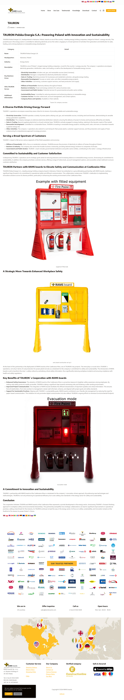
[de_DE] (99, 1)
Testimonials (66, 10)
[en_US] (88, 1)
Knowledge (76, 10)
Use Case (56, 10)
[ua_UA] (113, 1)
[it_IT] (108, 1)
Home (43, 10)
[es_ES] (105, 1)
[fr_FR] (96, 1)
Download (85, 10)
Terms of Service (51, 672)
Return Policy (30, 670)
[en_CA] (91, 1)
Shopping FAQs (31, 672)
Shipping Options (31, 667)
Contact (94, 10)
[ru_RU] (110, 1)
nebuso (62, 694)
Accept (8, 694)
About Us (49, 667)
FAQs (27, 676)
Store (49, 10)
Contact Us (49, 670)
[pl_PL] (85, 1)
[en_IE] (94, 1)
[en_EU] (102, 1)
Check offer (111, 10)
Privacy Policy (50, 674)
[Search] (100, 10)
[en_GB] (83, 1)
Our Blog (49, 676)
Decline (17, 694)
